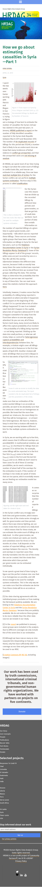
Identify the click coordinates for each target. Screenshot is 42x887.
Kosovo (2, 788)
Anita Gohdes (7, 68)
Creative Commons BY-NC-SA (15, 655)
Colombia (3, 769)
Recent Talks (4, 743)
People (2, 737)
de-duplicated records (24, 142)
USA (1, 818)
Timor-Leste (4, 815)
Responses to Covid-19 (8, 763)
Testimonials (4, 749)
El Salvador (4, 772)
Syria (4, 77)
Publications (4, 740)
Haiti (1, 778)
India (1, 781)
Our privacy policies (9, 839)
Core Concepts (5, 734)
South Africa (4, 803)
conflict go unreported (21, 153)
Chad (1, 766)
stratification (22, 183)
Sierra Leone (4, 800)
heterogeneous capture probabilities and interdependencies (20, 340)
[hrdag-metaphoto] (21, 28)
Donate (22, 711)
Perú (1, 797)
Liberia (2, 791)
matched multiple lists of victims (16, 175)
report (13, 624)
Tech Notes (4, 746)
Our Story (3, 731)
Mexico (2, 794)
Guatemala (4, 775)
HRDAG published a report (21, 130)
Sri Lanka (3, 809)
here (5, 287)
